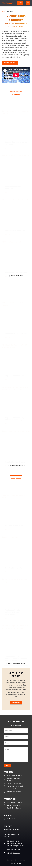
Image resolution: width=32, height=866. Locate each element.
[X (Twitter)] (14, 863)
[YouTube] (20, 863)
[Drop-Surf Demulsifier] (16, 550)
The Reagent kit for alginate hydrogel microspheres (13, 612)
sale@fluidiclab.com (13, 853)
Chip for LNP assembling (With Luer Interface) (14, 419)
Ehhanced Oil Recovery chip (16, 334)
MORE (7, 148)
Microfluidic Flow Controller (16, 273)
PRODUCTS (8, 772)
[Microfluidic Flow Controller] (16, 255)
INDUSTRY (8, 815)
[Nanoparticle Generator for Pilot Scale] (16, 124)
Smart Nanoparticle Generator (13, 187)
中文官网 (20, 3)
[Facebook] (12, 863)
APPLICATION (10, 799)
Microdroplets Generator (15, 230)
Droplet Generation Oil (14, 526)
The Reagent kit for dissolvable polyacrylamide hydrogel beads (16, 658)
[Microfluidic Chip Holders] (16, 444)
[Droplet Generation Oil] (16, 508)
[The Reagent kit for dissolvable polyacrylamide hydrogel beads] (16, 639)
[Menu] (28, 3)
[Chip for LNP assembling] (16, 358)
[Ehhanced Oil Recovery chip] (16, 316)
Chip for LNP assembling (14, 376)
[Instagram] (17, 863)
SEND (7, 765)
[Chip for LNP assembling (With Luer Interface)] (16, 400)
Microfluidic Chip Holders (15, 462)
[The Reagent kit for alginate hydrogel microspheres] (16, 592)
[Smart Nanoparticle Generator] (16, 169)
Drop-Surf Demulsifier (14, 568)
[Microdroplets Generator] (16, 213)
